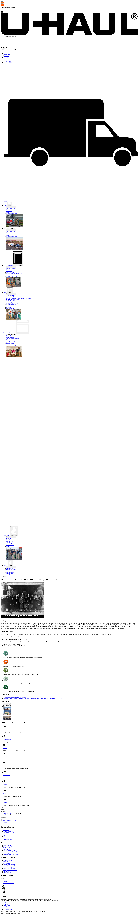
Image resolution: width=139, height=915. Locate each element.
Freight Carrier (8, 883)
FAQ (4, 836)
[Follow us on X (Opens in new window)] (4, 894)
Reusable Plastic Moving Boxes (10, 854)
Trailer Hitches (6, 775)
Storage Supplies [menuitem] (10, 308)
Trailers (5, 205)
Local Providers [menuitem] (10, 539)
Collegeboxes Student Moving (10, 870)
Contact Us (6, 830)
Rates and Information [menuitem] (11, 268)
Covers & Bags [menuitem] (9, 339)
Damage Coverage (7, 867)
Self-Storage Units (7, 853)
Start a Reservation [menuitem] (10, 208)
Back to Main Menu (11, 207)
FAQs (7, 212)
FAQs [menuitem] (7, 235)
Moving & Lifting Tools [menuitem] (11, 341)
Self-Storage (5, 748)
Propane (10, 565)
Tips (4, 835)
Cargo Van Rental (7, 846)
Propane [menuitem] (5, 565)
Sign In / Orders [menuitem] (7, 58)
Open (2, 10)
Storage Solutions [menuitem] (10, 343)
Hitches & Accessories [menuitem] (11, 236)
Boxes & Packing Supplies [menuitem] (9, 332)
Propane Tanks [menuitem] (9, 573)
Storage (10, 292)
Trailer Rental (6, 848)
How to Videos (9, 209)
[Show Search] (4, 48)
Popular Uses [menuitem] (9, 271)
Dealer (5, 881)
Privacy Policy (6, 904)
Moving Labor (14, 535)
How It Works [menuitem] (9, 541)
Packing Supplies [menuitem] (10, 337)
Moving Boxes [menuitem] (9, 335)
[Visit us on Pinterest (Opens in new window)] (4, 890)
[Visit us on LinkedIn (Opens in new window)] (4, 892)
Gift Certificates (7, 871)
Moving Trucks (6, 729)
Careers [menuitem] (5, 53)
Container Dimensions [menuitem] (11, 276)
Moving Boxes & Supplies (9, 865)
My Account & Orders (8, 832)
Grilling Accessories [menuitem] (11, 569)
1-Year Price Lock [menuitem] (7, 52)
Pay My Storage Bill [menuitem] (11, 304)
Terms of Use (6, 905)
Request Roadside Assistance (9, 820)
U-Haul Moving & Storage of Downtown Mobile (14, 697)
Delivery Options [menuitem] (10, 269)
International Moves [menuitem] (10, 272)
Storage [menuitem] (5, 292)
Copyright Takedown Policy (9, 906)
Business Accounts (7, 860)
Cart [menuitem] (6, 57)
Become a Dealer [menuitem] (7, 54)
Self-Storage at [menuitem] (11, 296)
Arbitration (5, 902)
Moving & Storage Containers (12, 851)
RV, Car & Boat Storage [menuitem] (11, 300)
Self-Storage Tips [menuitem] (10, 307)
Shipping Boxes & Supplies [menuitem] (12, 338)
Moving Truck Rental (8, 845)
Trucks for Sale (6, 793)
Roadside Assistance (8, 831)
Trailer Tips (9, 211)
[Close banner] (2, 1)
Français (5, 822)
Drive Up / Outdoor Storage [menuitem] (12, 303)
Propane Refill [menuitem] (9, 568)
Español (5, 824)
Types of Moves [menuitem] (10, 543)
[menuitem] (72, 209)
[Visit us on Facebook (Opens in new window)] (4, 886)
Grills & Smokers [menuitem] (10, 571)
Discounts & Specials (8, 872)
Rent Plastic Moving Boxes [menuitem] (12, 345)
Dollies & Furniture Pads (9, 850)
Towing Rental (6, 849)
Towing (12, 228)
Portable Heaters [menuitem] (10, 572)
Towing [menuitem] (5, 228)
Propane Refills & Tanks (9, 868)
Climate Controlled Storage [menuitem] (12, 299)
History (5, 802)
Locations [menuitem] (6, 56)
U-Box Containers (7, 757)
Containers (18, 265)
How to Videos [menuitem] (9, 232)
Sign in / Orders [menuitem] (8, 61)
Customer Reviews (7, 839)
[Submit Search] (15, 49)
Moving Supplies (6, 765)
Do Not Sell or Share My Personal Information (14, 908)
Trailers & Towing (7, 739)
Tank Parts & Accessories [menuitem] (12, 574)
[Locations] (6, 47)
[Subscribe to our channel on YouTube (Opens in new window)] (4, 896)
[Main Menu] (2, 12)
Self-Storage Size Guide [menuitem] (11, 302)
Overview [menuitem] (8, 538)
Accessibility (6, 837)
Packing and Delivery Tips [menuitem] (14, 273)
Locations (7, 909)
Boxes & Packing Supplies (22, 332)
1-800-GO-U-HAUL (8, 813)
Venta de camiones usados (9, 864)
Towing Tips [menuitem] (9, 234)
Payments (5, 834)
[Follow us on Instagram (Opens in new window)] (4, 888)
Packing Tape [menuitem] (9, 342)
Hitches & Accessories (11, 213)
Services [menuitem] (8, 542)
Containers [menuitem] (8, 265)
